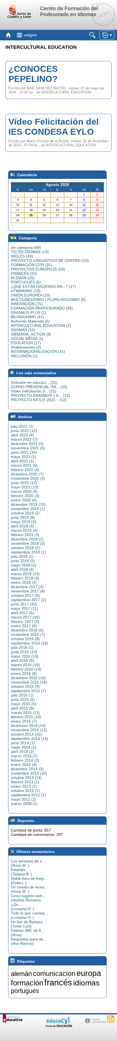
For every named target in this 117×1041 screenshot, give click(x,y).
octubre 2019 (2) (25, 513)
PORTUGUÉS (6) (26, 282)
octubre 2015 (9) (25, 686)
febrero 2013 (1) (25, 782)
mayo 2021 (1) (23, 457)
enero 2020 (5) (24, 500)
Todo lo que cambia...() (29, 915)
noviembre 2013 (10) (29, 773)
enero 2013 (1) (24, 786)
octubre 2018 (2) (25, 548)
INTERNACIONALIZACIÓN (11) (38, 351)
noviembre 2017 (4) (28, 591)
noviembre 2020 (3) (28, 478)
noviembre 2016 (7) (28, 634)
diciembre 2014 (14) (28, 725)
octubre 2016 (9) (25, 639)
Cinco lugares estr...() (28, 898)
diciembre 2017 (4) (27, 587)
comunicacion (54, 973)
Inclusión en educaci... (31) (34, 382)
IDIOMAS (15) (23, 330)
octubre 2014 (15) (26, 734)
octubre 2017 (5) (25, 595)
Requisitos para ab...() (29, 941)
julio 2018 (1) (22, 556)
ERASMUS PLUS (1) (28, 312)
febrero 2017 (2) (25, 621)
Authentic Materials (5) (30, 321)
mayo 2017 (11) (24, 608)
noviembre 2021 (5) (28, 448)
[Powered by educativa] (13, 1018)
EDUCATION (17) (26, 343)
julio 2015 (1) (22, 695)
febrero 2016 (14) (26, 669)
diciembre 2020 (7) (27, 474)
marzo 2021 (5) (24, 465)
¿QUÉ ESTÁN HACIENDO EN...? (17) (43, 286)
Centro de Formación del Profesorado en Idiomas (69, 11)
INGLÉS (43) (22, 256)
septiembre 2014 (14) (29, 738)
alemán (21, 973)
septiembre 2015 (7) (28, 691)
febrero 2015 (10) (26, 717)
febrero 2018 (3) (25, 578)
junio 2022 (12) (24, 430)
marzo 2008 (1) (24, 803)
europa (88, 973)
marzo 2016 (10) (25, 665)
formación (27, 983)
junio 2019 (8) (23, 517)
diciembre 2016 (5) (27, 630)
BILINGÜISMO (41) (27, 317)
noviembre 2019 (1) (28, 509)
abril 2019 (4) (22, 526)
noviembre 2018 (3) (28, 543)
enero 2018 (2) (24, 582)
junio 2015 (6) (23, 699)
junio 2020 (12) (24, 483)
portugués (25, 990)
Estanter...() (21, 872)
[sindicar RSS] (110, 1019)
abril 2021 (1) (22, 461)
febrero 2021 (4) (25, 470)
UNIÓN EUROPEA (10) (30, 295)
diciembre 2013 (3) (27, 769)
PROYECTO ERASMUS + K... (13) (40, 395)
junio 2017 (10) (24, 604)
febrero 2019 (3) (25, 535)
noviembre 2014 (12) (29, 730)
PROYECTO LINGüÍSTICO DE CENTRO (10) (50, 260)
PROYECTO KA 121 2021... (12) (39, 400)
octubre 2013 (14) (26, 777)
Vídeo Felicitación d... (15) (33, 391)
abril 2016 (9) (22, 660)
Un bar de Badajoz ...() (29, 924)
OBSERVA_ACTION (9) (31, 334)
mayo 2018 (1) (23, 565)
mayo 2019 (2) (23, 522)
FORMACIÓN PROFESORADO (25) (42, 308)
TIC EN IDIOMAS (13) (30, 252)
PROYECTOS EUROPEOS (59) (38, 269)
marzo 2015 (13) (25, 712)
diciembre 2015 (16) (28, 678)
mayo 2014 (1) (23, 747)
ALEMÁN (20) (23, 278)
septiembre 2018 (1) (28, 552)
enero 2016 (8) (24, 673)
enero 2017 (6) (24, 626)
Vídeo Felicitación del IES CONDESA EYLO (53, 127)
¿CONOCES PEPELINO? (33, 74)
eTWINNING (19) (26, 291)
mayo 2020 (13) (24, 487)
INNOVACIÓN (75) (27, 304)
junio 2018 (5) (23, 561)
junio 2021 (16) (24, 452)
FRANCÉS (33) (24, 273)
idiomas (86, 983)
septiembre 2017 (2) (28, 600)
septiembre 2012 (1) (28, 795)
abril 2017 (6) (22, 613)
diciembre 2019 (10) (28, 504)
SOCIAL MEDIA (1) (27, 338)
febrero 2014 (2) (25, 760)
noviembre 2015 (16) (29, 682)
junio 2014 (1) (23, 743)
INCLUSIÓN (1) (24, 356)
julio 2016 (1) (22, 647)
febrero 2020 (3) (25, 496)
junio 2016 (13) (24, 652)
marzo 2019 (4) (24, 530)
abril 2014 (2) (22, 751)
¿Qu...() (22, 906)
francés (58, 982)
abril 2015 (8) (22, 708)
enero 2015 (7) (24, 721)
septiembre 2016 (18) (29, 643)
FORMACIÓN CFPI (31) (31, 265)
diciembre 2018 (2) (27, 539)
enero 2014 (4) (24, 764)
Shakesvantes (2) (26, 347)
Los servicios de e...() (28, 863)
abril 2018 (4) (22, 569)
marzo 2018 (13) (25, 574)
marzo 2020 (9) (24, 491)
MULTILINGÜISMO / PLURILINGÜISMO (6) (48, 299)
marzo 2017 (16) (25, 617)
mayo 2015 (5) (23, 704)
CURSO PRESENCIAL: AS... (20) (39, 387)
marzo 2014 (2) (24, 756)
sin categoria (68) (26, 247)
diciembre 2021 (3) (27, 443)
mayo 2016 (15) (24, 656)
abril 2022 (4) (22, 435)
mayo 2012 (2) (23, 799)
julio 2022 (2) (22, 426)
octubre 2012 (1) (25, 790)
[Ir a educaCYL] (58, 1026)
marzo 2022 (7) (24, 439)
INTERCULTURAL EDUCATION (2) (41, 325)
